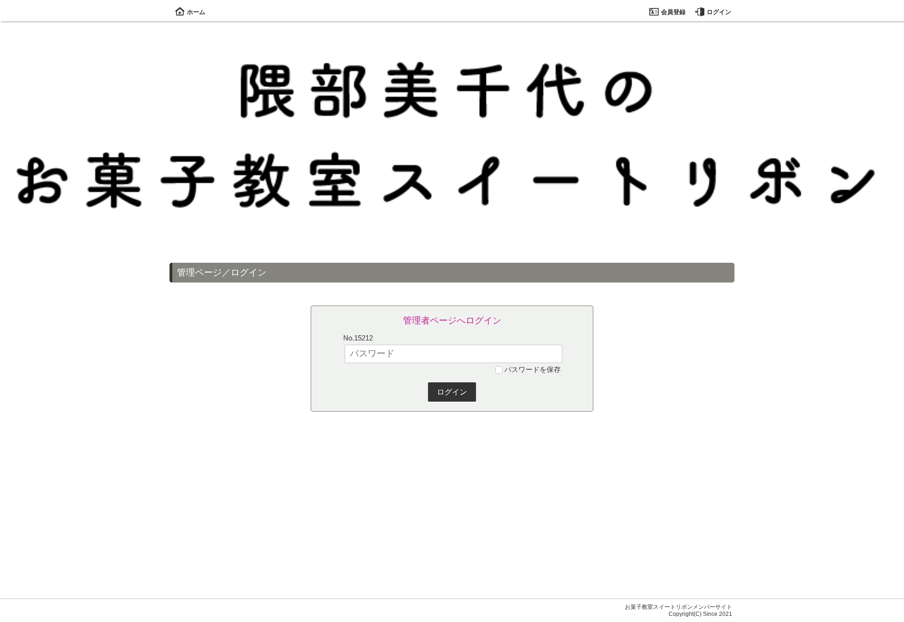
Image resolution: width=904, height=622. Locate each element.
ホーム (196, 12)
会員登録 (673, 12)
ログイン (719, 12)
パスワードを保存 (532, 369)
